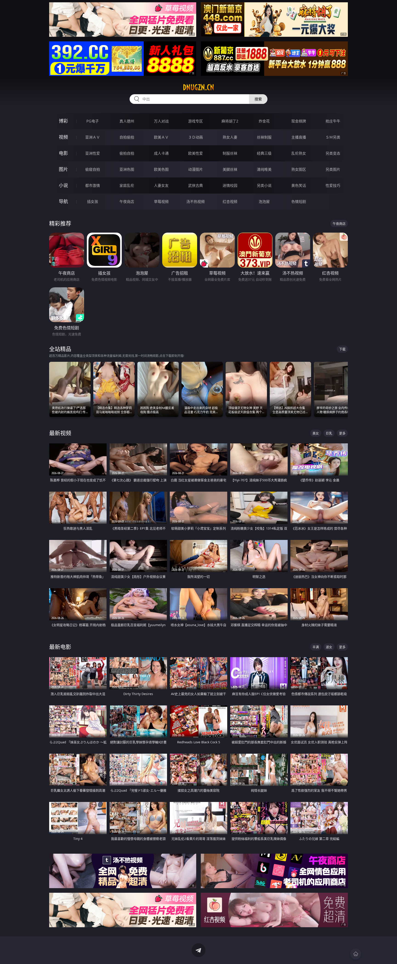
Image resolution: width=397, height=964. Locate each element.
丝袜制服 (264, 137)
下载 (342, 349)
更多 (342, 433)
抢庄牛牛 (333, 121)
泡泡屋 (264, 201)
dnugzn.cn (198, 87)
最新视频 (60, 433)
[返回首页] (355, 953)
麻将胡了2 (229, 121)
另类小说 (264, 185)
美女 (315, 433)
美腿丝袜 (230, 169)
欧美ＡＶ (161, 137)
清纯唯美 (264, 169)
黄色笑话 (298, 185)
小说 (63, 185)
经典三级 (264, 153)
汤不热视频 (195, 201)
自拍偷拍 (126, 137)
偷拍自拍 (126, 153)
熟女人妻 (230, 137)
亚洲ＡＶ (92, 137)
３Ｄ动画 (195, 137)
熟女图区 (298, 169)
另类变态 (333, 153)
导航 (63, 201)
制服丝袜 (230, 153)
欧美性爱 (195, 153)
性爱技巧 (333, 185)
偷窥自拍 (92, 169)
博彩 (63, 121)
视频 (63, 137)
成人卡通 (161, 153)
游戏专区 (195, 121)
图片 (63, 169)
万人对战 (161, 121)
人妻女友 (161, 185)
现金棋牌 (298, 121)
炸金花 (264, 121)
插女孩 (92, 201)
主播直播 (298, 137)
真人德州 (126, 121)
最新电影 (60, 646)
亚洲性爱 (92, 153)
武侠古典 (195, 185)
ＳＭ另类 (333, 137)
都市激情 (92, 185)
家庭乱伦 (126, 185)
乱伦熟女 (298, 153)
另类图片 (333, 169)
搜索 (258, 99)
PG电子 (92, 121)
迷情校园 (230, 185)
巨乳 (329, 433)
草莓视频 (161, 201)
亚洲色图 (126, 169)
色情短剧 (298, 201)
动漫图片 (195, 169)
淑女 (329, 647)
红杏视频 (230, 201)
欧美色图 (161, 169)
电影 (63, 153)
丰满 (315, 647)
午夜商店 (126, 201)
